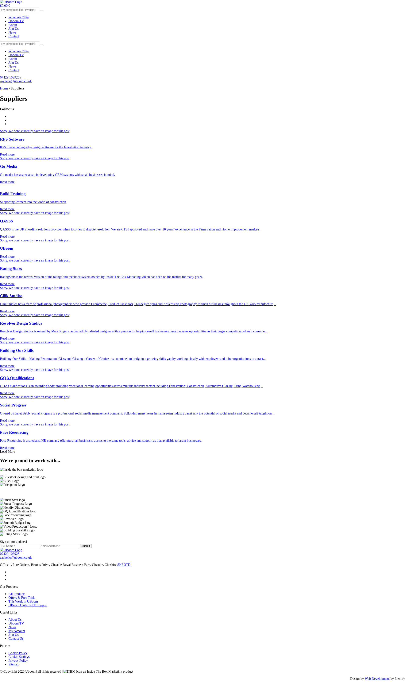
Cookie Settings (19, 656)
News (12, 32)
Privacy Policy (18, 660)
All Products (16, 594)
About (12, 25)
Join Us (13, 28)
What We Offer (18, 17)
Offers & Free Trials (21, 597)
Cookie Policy (17, 653)
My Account (16, 631)
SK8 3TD (124, 564)
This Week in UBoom (23, 601)
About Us (15, 619)
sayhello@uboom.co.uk (16, 81)
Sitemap (13, 664)
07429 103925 (10, 77)
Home (4, 88)
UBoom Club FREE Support (27, 605)
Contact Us (15, 638)
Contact (13, 36)
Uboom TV (16, 21)
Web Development (377, 678)
